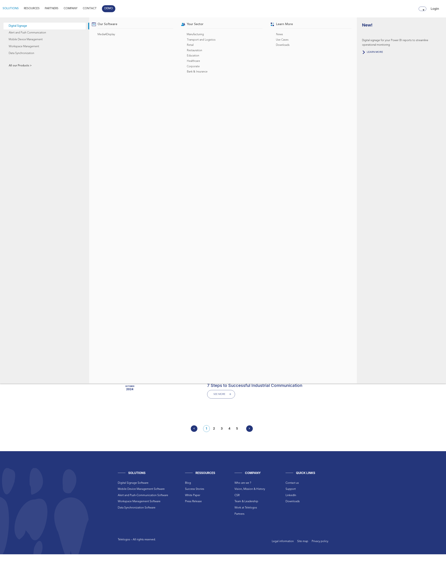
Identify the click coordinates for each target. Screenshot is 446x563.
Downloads (293, 501)
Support (291, 489)
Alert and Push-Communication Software (143, 495)
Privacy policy (320, 541)
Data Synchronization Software (136, 507)
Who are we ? (242, 483)
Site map (302, 541)
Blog (188, 483)
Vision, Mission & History (249, 489)
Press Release (193, 501)
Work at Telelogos (245, 507)
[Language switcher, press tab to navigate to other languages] (422, 9)
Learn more (375, 52)
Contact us (292, 483)
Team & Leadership (246, 501)
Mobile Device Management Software (141, 489)
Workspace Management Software (139, 501)
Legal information (283, 541)
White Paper (192, 495)
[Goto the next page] (249, 428)
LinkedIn (291, 495)
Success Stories (194, 489)
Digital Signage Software (133, 483)
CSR (237, 495)
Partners (239, 514)
